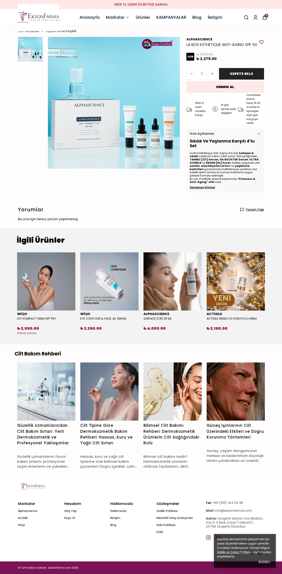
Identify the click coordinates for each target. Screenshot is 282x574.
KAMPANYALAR (171, 17)
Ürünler (143, 17)
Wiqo (21, 525)
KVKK (159, 532)
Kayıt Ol (69, 518)
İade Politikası (165, 525)
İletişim (215, 17)
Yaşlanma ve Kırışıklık (60, 31)
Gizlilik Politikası (167, 511)
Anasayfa (89, 17)
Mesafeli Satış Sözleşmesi (174, 518)
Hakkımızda (118, 511)
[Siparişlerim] (255, 17)
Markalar (115, 17)
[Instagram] (208, 537)
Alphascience (27, 511)
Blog (196, 17)
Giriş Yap (70, 511)
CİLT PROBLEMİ (28, 31)
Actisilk (23, 518)
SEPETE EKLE (241, 73)
